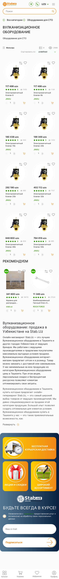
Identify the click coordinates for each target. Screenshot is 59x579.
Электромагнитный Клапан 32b (42, 195)
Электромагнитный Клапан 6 (14, 94)
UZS (44, 4)
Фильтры (10, 48)
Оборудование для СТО (40, 20)
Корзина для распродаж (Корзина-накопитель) (11, 301)
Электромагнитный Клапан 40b (14, 245)
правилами (28, 514)
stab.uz (9, 306)
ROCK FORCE (39, 306)
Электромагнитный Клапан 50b (42, 245)
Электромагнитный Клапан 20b (42, 144)
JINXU (8, 99)
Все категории (15, 20)
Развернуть (9, 424)
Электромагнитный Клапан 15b (14, 144)
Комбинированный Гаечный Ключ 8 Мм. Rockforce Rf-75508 (41, 301)
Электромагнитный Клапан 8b (42, 94)
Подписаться (13, 542)
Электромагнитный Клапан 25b (14, 195)
